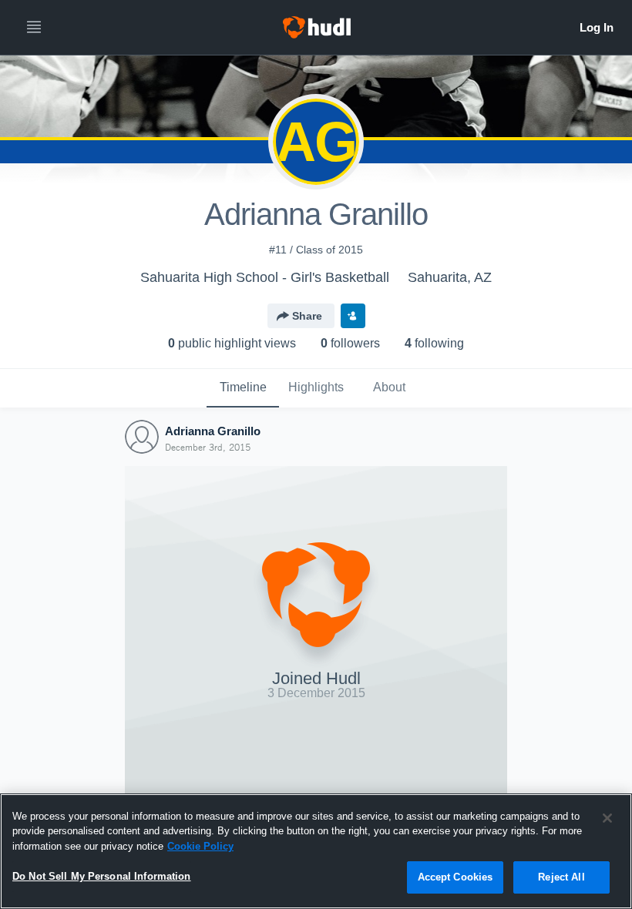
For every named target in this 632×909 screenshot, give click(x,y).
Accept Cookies (455, 877)
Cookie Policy (200, 846)
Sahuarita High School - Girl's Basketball (264, 277)
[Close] (607, 818)
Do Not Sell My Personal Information (101, 876)
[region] (316, 851)
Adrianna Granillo (213, 431)
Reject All (561, 877)
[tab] (243, 388)
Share (307, 316)
